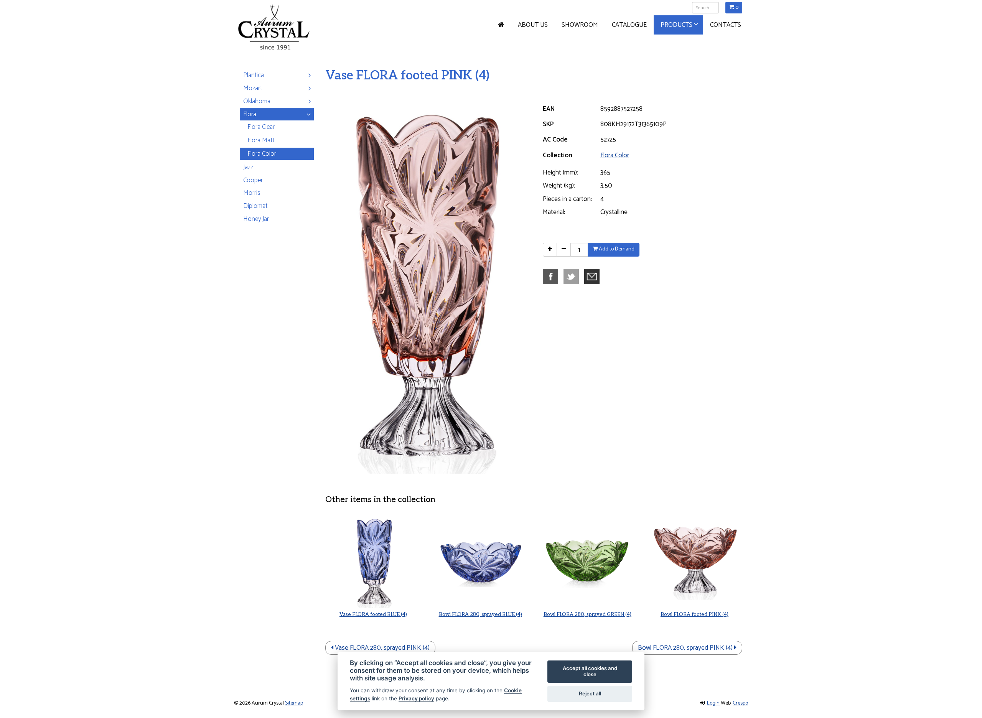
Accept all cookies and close (590, 671)
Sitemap (294, 703)
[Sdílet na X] (573, 276)
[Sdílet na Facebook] (552, 276)
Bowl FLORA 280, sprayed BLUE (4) (480, 614)
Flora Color (614, 155)
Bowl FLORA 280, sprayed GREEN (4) (587, 614)
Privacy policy (416, 698)
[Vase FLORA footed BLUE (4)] (373, 560)
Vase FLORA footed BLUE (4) (373, 614)
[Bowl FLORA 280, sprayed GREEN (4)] (587, 560)
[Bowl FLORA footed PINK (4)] (694, 560)
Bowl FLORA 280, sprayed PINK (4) (686, 647)
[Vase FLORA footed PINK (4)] (426, 284)
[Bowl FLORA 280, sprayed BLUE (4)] (480, 560)
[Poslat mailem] (593, 276)
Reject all (590, 693)
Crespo (740, 703)
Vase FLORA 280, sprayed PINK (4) (381, 647)
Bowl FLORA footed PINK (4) (694, 614)
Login (713, 703)
